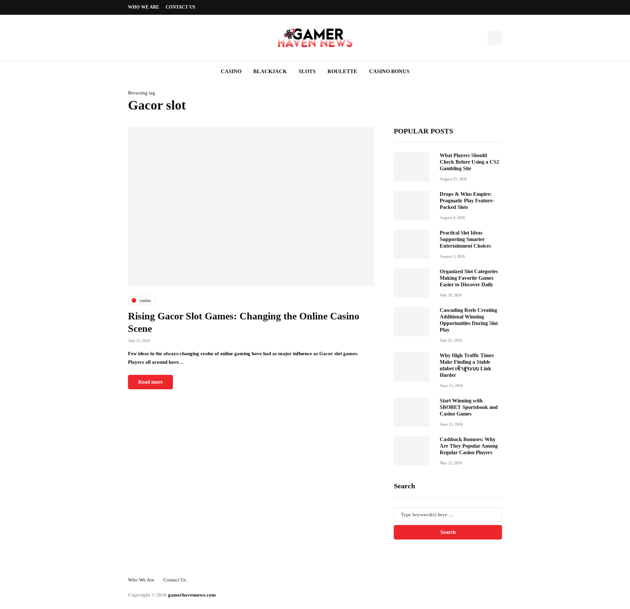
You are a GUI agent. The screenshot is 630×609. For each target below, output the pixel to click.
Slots (307, 71)
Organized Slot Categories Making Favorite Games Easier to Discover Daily (469, 278)
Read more (150, 382)
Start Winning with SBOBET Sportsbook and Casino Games (469, 407)
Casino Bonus (389, 71)
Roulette (342, 71)
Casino (231, 71)
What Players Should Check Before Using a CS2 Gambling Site (469, 161)
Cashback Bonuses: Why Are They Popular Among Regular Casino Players (469, 445)
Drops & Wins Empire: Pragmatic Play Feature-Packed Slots (467, 200)
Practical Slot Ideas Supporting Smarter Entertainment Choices (465, 239)
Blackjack (270, 71)
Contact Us (180, 7)
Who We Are (143, 7)
